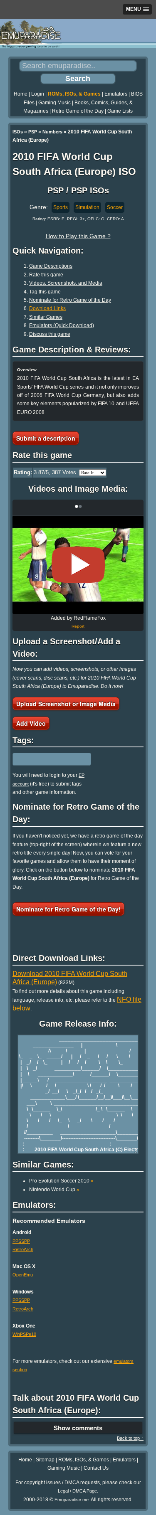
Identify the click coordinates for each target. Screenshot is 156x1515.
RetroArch (22, 1249)
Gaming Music (54, 103)
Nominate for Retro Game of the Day (70, 300)
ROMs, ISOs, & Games (74, 94)
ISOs (17, 131)
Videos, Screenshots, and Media (65, 283)
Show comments (78, 1427)
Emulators (115, 94)
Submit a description (45, 438)
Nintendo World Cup (54, 1189)
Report (78, 626)
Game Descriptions (50, 266)
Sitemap (45, 1460)
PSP (32, 131)
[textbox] (48, 759)
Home (20, 94)
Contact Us (96, 1468)
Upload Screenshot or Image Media (66, 704)
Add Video (31, 723)
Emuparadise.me (71, 1499)
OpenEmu (22, 1274)
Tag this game (45, 292)
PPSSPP (21, 1241)
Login (37, 94)
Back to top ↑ (130, 1438)
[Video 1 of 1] (78, 564)
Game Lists (120, 111)
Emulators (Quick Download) (61, 325)
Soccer (115, 207)
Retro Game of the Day (78, 111)
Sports (60, 207)
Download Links (47, 308)
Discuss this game (49, 334)
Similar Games (45, 317)
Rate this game (46, 275)
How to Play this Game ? (78, 236)
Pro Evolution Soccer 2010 (61, 1181)
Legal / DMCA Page (77, 1490)
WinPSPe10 (24, 1334)
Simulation (87, 207)
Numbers (52, 131)
